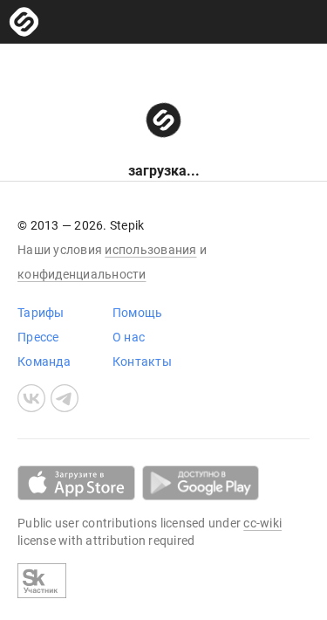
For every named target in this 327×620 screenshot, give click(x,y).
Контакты (142, 362)
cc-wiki (262, 523)
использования (150, 250)
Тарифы (41, 313)
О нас (128, 337)
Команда (44, 362)
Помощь (137, 313)
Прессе (38, 337)
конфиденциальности (81, 274)
